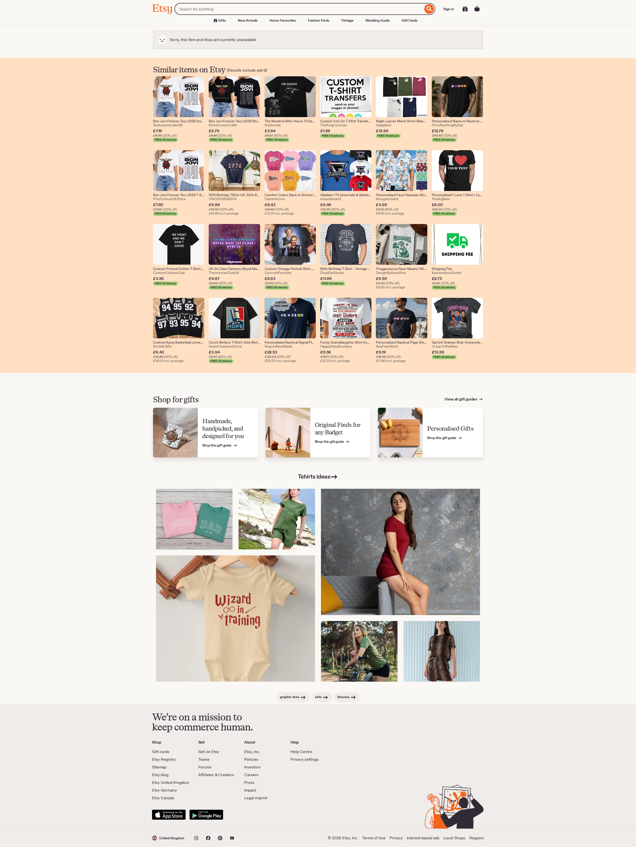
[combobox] (298, 9)
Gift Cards (410, 20)
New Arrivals (248, 20)
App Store (169, 815)
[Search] (429, 9)
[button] (168, 838)
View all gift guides (461, 399)
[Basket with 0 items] (477, 9)
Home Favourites (283, 20)
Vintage (347, 20)
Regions (476, 838)
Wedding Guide (377, 20)
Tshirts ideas (314, 476)
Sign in (448, 9)
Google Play (206, 815)
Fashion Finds (318, 20)
